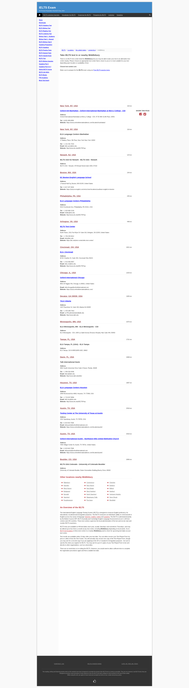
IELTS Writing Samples (46, 61)
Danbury (112, 485)
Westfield (112, 500)
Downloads (42, 22)
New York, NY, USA (69, 106)
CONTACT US (59, 663)
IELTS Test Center (67, 227)
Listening (111, 15)
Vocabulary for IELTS (69, 15)
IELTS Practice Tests (45, 50)
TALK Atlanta (65, 301)
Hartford (112, 491)
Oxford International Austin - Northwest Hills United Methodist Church (89, 439)
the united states (81, 50)
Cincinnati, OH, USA (69, 247)
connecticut (92, 50)
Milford (111, 488)
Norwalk (66, 494)
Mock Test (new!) (44, 80)
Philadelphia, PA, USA (70, 196)
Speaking (120, 15)
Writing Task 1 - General (46, 39)
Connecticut (90, 482)
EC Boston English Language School (75, 177)
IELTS (64, 50)
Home (41, 20)
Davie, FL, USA (67, 357)
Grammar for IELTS (84, 15)
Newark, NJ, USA (68, 155)
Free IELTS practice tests (101, 70)
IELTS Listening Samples (51, 15)
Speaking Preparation (45, 44)
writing (99, 517)
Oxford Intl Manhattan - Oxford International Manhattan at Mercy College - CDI (92, 111)
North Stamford (91, 494)
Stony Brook (113, 497)
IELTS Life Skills (44, 72)
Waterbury (66, 482)
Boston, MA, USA (68, 172)
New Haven (90, 485)
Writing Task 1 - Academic (47, 36)
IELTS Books (43, 75)
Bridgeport (66, 491)
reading (93, 517)
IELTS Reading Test (45, 31)
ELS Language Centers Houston (73, 388)
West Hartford (90, 491)
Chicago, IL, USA (68, 273)
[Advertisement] (105, 32)
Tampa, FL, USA (67, 339)
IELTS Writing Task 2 (45, 42)
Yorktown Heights (115, 494)
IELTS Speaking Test (45, 25)
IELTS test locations (66, 531)
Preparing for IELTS (99, 15)
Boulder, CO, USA (68, 459)
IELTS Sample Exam (45, 55)
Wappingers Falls (91, 497)
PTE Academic (43, 77)
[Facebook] (141, 114)
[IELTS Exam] (39, 15)
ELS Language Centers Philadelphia (75, 201)
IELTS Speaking (44, 47)
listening (87, 517)
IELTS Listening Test (45, 33)
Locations (71, 50)
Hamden (66, 485)
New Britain (90, 488)
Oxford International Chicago (72, 278)
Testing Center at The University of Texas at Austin (81, 413)
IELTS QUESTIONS (94, 663)
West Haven (67, 488)
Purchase (89, 500)
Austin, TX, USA (67, 408)
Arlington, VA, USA (69, 221)
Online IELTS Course (45, 69)
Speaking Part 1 (44, 64)
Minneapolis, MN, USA (70, 322)
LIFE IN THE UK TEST (130, 663)
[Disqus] (96, 578)
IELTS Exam (47, 7)
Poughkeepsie (68, 500)
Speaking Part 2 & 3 (45, 66)
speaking (107, 517)
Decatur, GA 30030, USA (71, 296)
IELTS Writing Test (44, 28)
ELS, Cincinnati (66, 252)
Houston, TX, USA (68, 383)
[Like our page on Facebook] (94, 681)
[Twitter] (145, 114)
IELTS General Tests (45, 53)
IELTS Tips (42, 58)
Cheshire (112, 482)
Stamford (66, 497)
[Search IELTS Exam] (150, 15)
